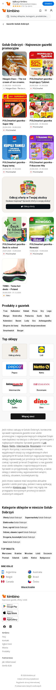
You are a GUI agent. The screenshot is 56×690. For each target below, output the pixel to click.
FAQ (4, 636)
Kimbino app (19, 487)
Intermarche (22, 446)
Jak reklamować (9, 662)
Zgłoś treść (7, 644)
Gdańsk (15, 558)
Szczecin (47, 553)
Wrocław (28, 553)
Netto (12, 446)
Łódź (38, 553)
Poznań (5, 558)
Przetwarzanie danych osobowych (28, 686)
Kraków (18, 553)
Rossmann (35, 446)
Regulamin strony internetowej (28, 682)
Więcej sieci (28, 416)
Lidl (44, 442)
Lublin (25, 558)
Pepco (5, 446)
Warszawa (6, 553)
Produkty (6, 651)
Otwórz (48, 3)
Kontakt (5, 640)
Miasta (5, 647)
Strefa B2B (7, 665)
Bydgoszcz (45, 558)
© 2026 (28, 675)
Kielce (34, 558)
